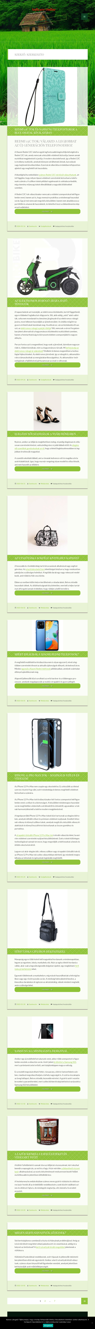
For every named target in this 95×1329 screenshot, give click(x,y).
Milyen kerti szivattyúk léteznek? (40, 1233)
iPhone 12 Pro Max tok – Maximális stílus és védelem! (47, 776)
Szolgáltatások (46, 226)
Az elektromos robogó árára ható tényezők (41, 302)
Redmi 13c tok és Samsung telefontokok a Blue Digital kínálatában (46, 130)
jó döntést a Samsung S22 (65, 1062)
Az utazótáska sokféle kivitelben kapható (47, 558)
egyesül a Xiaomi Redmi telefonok (36, 669)
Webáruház (45, 484)
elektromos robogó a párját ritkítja (36, 328)
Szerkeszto (33, 226)
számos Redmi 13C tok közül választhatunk (57, 175)
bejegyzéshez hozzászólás (64, 226)
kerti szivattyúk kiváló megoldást (50, 1247)
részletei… (61, 211)
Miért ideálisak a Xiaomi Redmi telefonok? (47, 654)
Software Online (44, 9)
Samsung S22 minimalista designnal (41, 1051)
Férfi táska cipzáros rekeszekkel (40, 951)
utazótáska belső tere (35, 569)
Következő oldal (84, 1301)
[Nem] (92, 1323)
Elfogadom (48, 1325)
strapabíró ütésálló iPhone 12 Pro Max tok (34, 835)
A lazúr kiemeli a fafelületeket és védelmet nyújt (41, 1155)
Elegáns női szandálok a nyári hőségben (45, 434)
